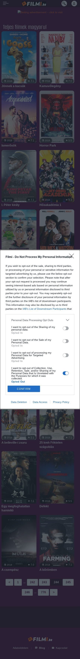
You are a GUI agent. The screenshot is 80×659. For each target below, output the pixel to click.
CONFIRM (24, 389)
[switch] (66, 328)
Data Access (40, 402)
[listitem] (40, 320)
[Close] (72, 257)
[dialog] (40, 329)
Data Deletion (19, 402)
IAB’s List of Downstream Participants (44, 308)
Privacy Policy (61, 402)
